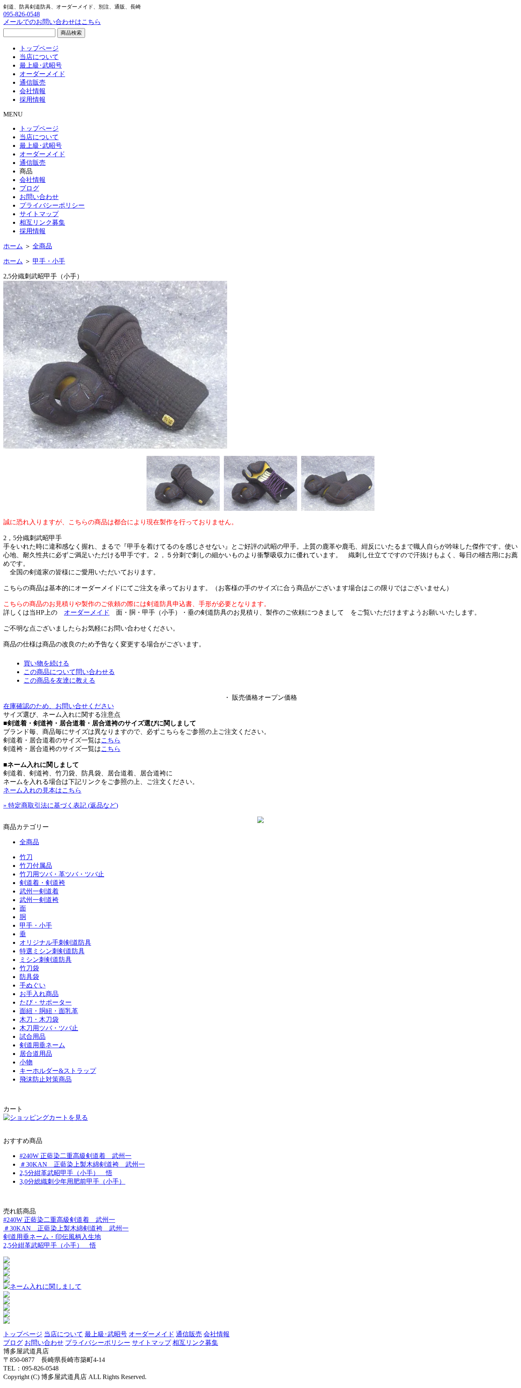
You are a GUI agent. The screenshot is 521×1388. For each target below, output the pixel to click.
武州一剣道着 (39, 891)
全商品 (42, 246)
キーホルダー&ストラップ (58, 1070)
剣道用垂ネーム (42, 1045)
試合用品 (33, 1036)
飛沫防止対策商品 (46, 1079)
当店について (39, 56)
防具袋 (29, 976)
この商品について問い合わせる (69, 671)
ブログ (29, 188)
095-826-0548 (21, 14)
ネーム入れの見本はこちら (42, 790)
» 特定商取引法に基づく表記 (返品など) (60, 805)
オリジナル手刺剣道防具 (55, 942)
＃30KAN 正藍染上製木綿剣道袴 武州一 (82, 1164)
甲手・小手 (49, 261)
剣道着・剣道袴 (42, 882)
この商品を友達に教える (59, 680)
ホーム (13, 246)
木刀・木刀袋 (39, 1019)
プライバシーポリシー (52, 205)
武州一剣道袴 (39, 899)
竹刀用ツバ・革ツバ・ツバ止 (62, 874)
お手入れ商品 (39, 993)
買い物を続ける (46, 663)
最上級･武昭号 (41, 65)
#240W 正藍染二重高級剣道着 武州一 (75, 1155)
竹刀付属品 (36, 865)
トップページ (39, 48)
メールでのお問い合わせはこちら (52, 21)
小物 (26, 1062)
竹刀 (26, 857)
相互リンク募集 (42, 222)
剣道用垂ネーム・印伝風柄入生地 (52, 1236)
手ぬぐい (33, 985)
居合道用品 (36, 1053)
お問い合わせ (39, 196)
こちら (110, 740)
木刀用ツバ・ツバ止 (49, 1028)
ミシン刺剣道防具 (46, 959)
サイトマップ (39, 213)
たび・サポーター (46, 1002)
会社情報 (33, 91)
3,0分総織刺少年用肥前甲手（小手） (72, 1181)
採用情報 (33, 99)
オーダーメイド (42, 73)
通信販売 (33, 82)
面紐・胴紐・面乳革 (49, 1010)
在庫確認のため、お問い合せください (58, 706)
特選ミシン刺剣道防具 (52, 951)
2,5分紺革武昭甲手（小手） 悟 (66, 1172)
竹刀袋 (29, 968)
